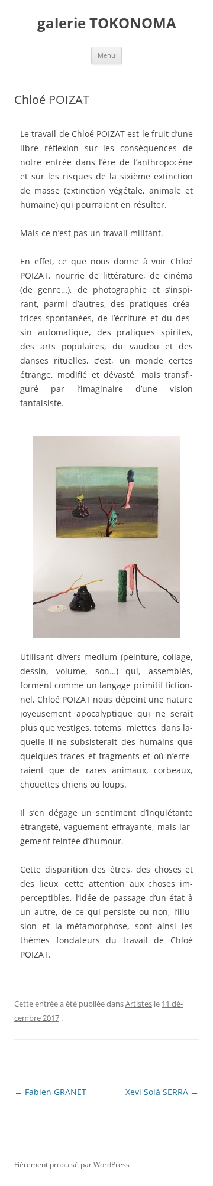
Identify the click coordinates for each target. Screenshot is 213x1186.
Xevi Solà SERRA (162, 1091)
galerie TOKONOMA (106, 23)
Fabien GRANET (50, 1091)
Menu (106, 55)
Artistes (138, 1003)
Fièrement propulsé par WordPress (72, 1164)
